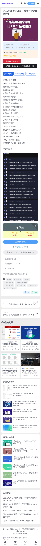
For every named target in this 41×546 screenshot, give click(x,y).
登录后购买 (21, 242)
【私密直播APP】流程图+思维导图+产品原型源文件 (25, 458)
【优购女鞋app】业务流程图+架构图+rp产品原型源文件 (25, 466)
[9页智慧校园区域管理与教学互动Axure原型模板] (7, 396)
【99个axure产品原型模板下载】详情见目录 (25, 442)
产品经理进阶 (32, 285)
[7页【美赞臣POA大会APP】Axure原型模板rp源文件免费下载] (7, 412)
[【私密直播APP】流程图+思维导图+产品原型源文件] (7, 459)
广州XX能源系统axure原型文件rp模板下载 (19, 510)
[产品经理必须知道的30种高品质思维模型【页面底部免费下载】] (7, 428)
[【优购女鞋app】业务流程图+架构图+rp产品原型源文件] (7, 467)
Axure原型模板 (8, 342)
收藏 (35, 292)
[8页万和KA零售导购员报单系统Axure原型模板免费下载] (7, 388)
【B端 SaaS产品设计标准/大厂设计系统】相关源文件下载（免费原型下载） (25, 403)
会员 (15, 233)
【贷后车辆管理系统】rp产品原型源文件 (18, 520)
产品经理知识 (31, 368)
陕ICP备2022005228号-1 (20, 533)
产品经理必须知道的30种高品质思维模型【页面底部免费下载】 (25, 426)
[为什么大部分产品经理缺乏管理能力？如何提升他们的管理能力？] (30, 359)
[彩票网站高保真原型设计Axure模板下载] (10, 333)
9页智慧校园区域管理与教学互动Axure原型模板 (25, 394)
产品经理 (26, 279)
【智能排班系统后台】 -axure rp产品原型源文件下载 (25, 450)
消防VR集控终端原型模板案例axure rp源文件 (11, 372)
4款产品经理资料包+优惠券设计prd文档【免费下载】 (25, 418)
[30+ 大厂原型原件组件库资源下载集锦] (7, 483)
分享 (27, 292)
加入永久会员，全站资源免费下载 (21, 66)
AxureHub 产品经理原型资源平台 (25, 529)
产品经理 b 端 (8, 282)
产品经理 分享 (8, 285)
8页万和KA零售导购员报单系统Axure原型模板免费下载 (25, 386)
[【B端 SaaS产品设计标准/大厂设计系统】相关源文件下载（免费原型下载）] (7, 404)
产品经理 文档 (20, 285)
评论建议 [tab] (32, 74)
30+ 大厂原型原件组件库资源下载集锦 (25, 482)
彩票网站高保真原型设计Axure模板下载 (10, 345)
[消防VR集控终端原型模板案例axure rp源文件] (10, 359)
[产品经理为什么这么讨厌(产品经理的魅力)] (7, 475)
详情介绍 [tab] (9, 74)
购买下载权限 (13, 61)
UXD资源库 (17, 279)
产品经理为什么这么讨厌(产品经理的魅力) (25, 474)
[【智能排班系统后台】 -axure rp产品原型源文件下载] (7, 451)
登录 (32, 3)
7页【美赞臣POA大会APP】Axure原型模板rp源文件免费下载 (25, 410)
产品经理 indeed (21, 282)
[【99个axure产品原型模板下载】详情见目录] (7, 443)
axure (9, 279)
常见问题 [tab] (20, 74)
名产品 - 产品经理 (10, 288)
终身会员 (31, 233)
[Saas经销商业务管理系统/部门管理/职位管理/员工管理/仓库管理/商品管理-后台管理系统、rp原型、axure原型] (30, 333)
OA (12, 45)
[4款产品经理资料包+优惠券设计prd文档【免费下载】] (7, 420)
